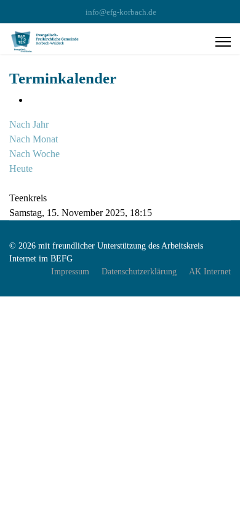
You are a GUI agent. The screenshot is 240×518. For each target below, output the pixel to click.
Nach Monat (33, 139)
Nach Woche (34, 154)
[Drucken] (32, 100)
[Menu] (223, 41)
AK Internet (210, 271)
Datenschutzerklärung (139, 271)
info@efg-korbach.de (121, 12)
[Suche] (13, 183)
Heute (21, 168)
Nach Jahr (29, 124)
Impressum (70, 271)
